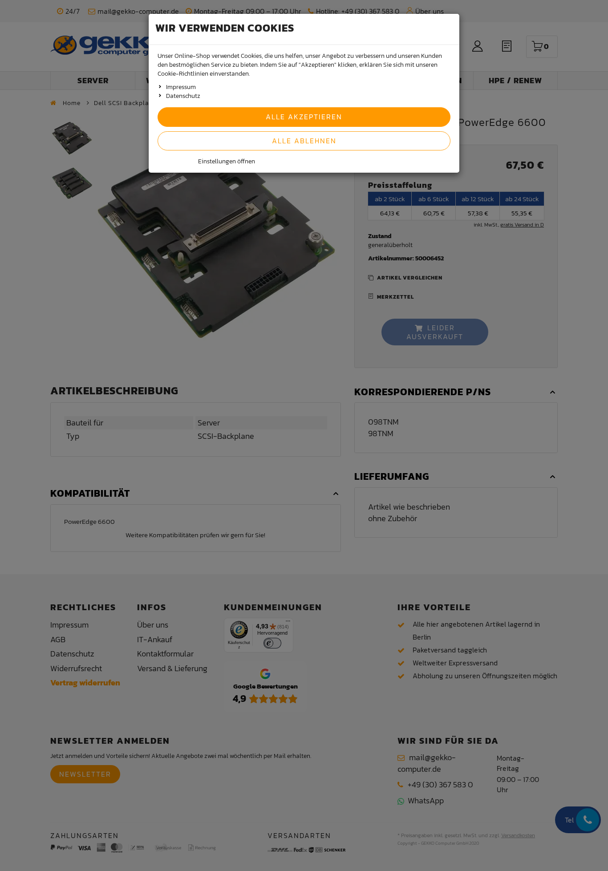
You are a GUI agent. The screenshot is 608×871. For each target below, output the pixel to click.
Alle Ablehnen (304, 140)
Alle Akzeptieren (304, 116)
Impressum (181, 87)
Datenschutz (183, 96)
